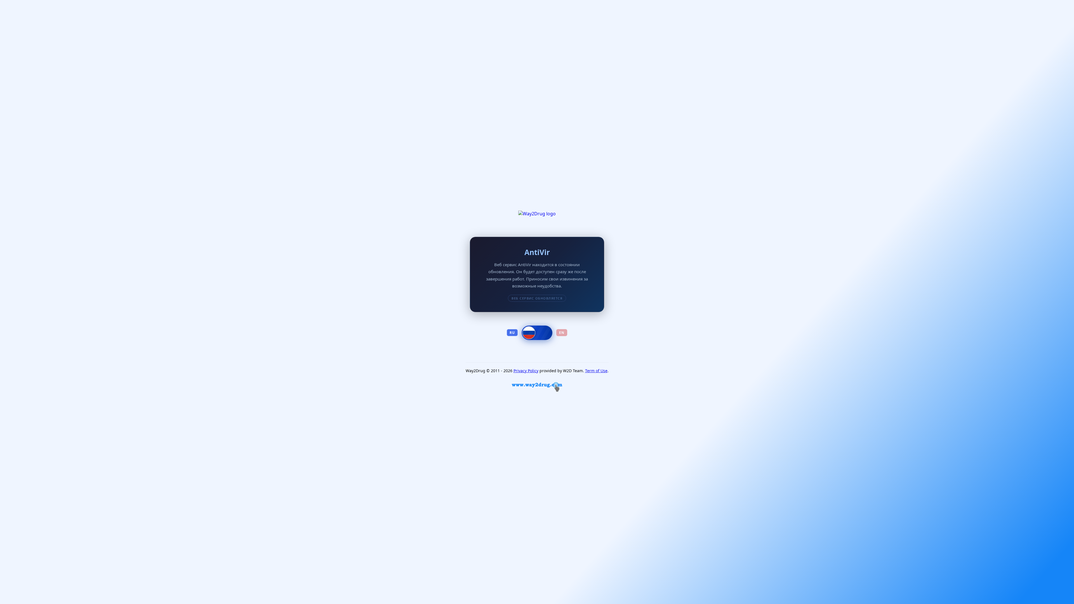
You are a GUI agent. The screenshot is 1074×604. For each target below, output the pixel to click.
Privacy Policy (526, 370)
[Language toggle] (537, 332)
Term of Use (596, 370)
